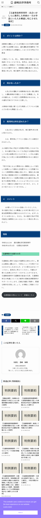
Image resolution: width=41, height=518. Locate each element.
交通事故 (7, 25)
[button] (6, 321)
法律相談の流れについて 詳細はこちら (19, 295)
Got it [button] (20, 512)
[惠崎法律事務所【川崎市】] (21, 2)
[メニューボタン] (2, 2)
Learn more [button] (7, 507)
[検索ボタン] (38, 2)
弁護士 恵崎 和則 (20, 362)
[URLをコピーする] (34, 321)
